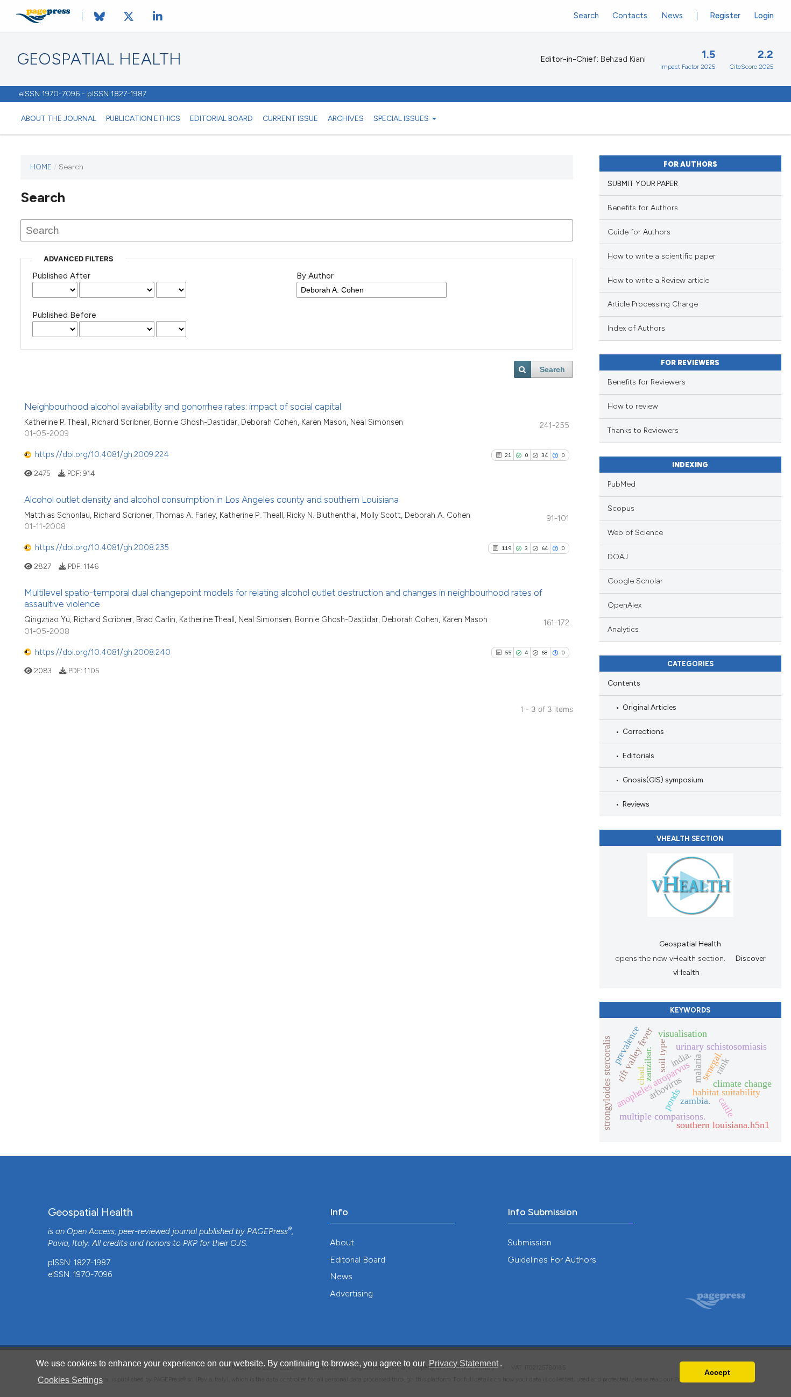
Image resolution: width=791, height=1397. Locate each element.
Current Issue (290, 118)
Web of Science (635, 532)
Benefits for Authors (643, 207)
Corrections (643, 731)
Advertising (351, 1293)
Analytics (623, 629)
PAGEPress (267, 1231)
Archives (346, 118)
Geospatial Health (99, 59)
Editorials (638, 755)
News (672, 15)
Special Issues (401, 118)
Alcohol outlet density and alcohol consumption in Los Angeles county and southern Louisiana (211, 499)
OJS (238, 1243)
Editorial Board (221, 118)
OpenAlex (624, 605)
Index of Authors (636, 328)
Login (764, 15)
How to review (633, 406)
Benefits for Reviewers (647, 382)
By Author (315, 276)
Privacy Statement (463, 1363)
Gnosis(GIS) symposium (663, 779)
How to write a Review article (658, 280)
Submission (529, 1242)
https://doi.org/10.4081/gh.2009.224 (102, 454)
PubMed (621, 484)
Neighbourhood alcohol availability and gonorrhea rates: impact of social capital (182, 406)
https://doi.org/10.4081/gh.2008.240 (103, 652)
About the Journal (58, 118)
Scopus (621, 508)
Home (41, 166)
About (342, 1242)
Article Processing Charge (653, 304)
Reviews (636, 804)
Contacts (629, 15)
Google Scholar (635, 581)
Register (725, 15)
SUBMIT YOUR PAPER (643, 183)
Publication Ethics (143, 118)
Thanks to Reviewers (643, 430)
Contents (624, 683)
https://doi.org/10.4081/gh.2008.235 (102, 547)
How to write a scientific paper (662, 256)
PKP (190, 1243)
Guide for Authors (639, 232)
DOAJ (618, 556)
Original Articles (649, 707)
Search (586, 15)
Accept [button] (717, 1372)
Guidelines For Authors (551, 1260)
